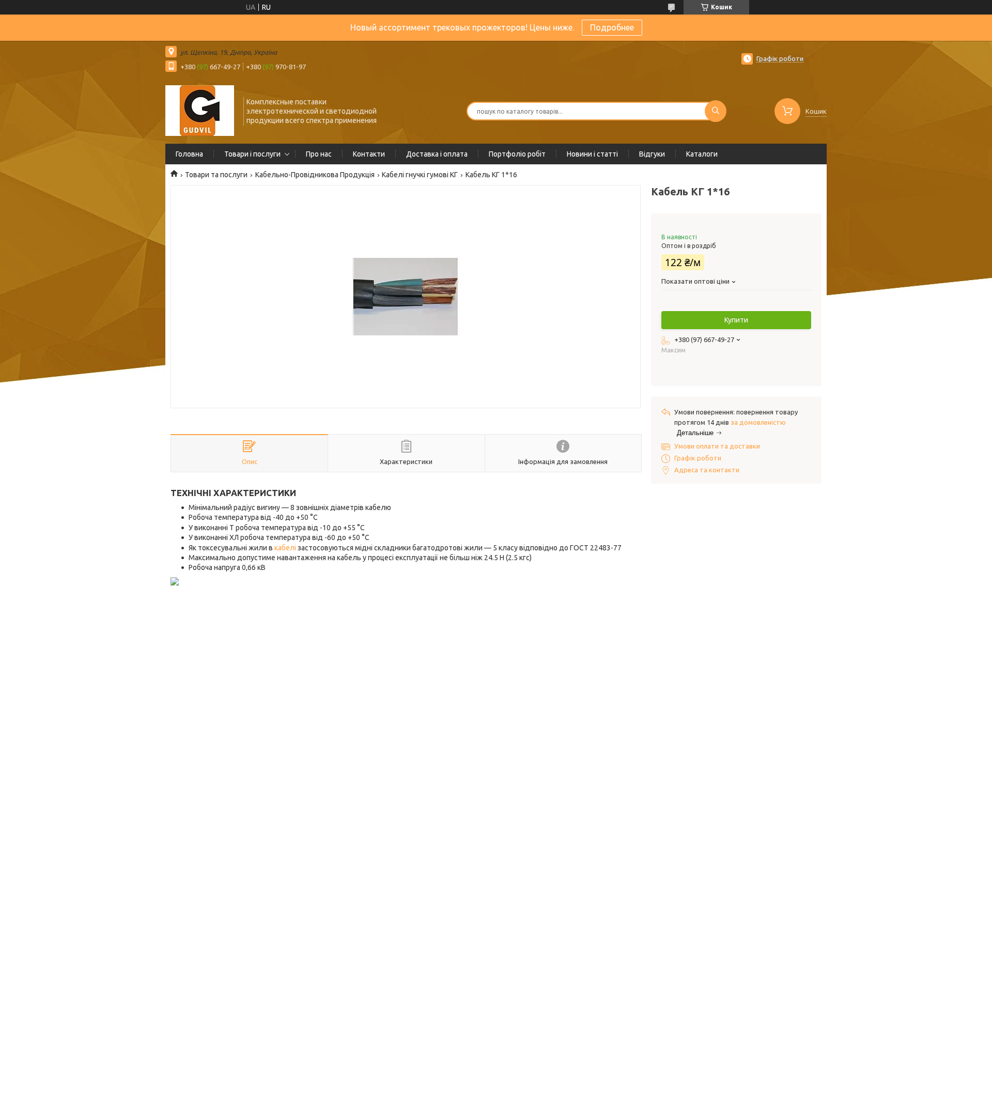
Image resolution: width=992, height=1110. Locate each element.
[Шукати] (715, 111)
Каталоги (702, 154)
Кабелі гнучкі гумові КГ (420, 175)
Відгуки (652, 154)
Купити (736, 320)
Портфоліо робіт (517, 154)
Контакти (369, 154)
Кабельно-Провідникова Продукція (315, 175)
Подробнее (612, 27)
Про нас (319, 154)
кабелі (285, 548)
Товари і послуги (252, 154)
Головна (189, 154)
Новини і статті (592, 154)
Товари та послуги (216, 175)
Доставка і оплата (437, 154)
